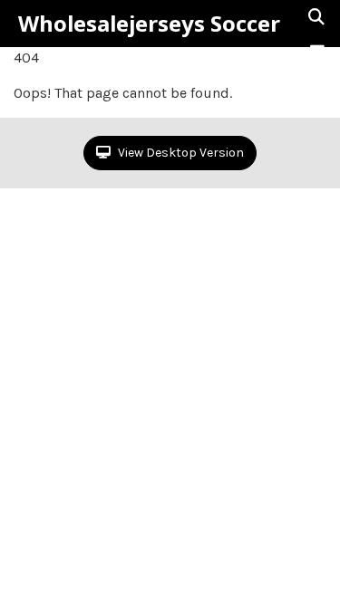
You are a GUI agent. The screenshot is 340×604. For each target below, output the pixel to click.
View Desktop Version (179, 152)
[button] (317, 51)
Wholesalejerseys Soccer (149, 23)
